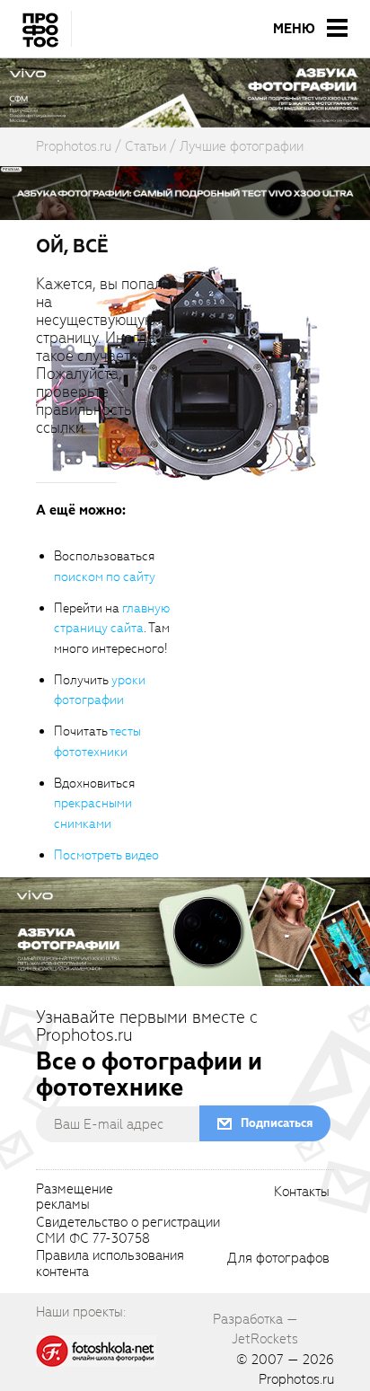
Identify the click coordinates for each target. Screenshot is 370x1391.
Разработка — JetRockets (255, 1329)
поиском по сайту (104, 576)
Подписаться (277, 1123)
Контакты (302, 1192)
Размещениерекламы (74, 1198)
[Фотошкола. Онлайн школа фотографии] (96, 1351)
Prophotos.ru (296, 1379)
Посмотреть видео (106, 855)
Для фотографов (278, 1259)
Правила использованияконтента (110, 1264)
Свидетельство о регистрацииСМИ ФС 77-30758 (128, 1231)
